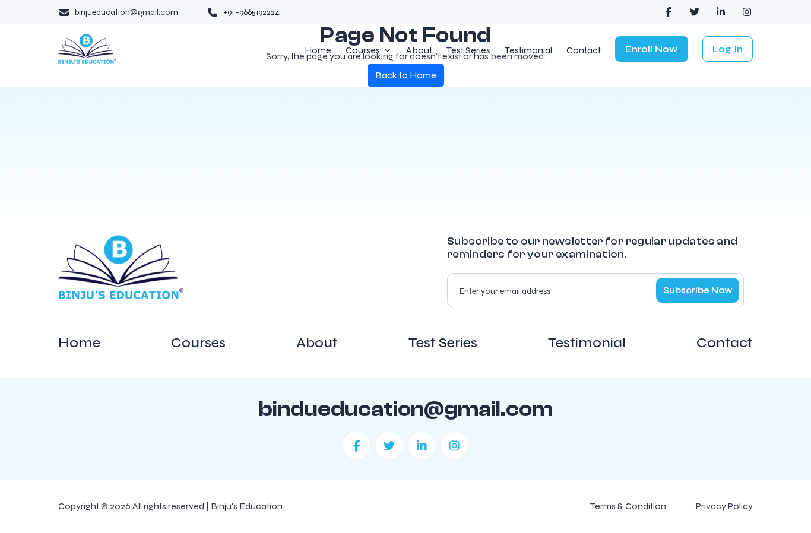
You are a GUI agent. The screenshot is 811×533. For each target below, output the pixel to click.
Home (318, 51)
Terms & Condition (628, 506)
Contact (583, 51)
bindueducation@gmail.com (406, 409)
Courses (363, 51)
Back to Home (405, 75)
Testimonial (528, 51)
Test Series (468, 51)
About (419, 51)
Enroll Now (651, 49)
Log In (727, 49)
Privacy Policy (724, 506)
